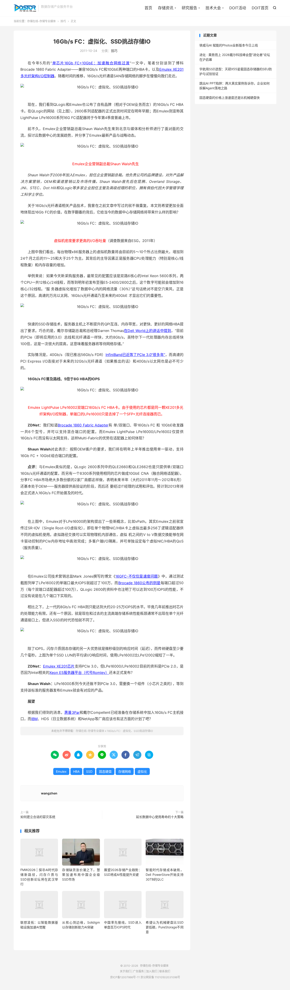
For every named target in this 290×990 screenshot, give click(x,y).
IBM (34, 718)
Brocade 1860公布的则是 (139, 583)
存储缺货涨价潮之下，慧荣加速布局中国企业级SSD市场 (81, 874)
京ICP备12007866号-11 (125, 977)
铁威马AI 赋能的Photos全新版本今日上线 (228, 45)
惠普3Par (72, 712)
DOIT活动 (237, 8)
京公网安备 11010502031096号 (160, 977)
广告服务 (138, 971)
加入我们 (151, 971)
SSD (89, 771)
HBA (76, 771)
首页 (148, 8)
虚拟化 (142, 771)
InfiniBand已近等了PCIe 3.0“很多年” (135, 354)
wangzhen (49, 793)
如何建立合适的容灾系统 (37, 817)
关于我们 (125, 971)
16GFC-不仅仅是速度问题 (136, 576)
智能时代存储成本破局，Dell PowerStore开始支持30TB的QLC (164, 874)
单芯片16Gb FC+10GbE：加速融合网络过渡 (91, 63)
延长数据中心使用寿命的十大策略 (160, 817)
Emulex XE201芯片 (59, 666)
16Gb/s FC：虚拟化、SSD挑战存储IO (102, 41)
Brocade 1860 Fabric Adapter (83, 425)
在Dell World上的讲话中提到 (147, 330)
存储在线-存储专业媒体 (25, 8)
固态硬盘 (105, 771)
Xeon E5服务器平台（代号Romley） (79, 672)
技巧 (63, 21)
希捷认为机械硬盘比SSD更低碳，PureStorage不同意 (164, 927)
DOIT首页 (260, 8)
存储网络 (124, 771)
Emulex (61, 771)
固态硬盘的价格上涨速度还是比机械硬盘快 (229, 97)
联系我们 (164, 971)
